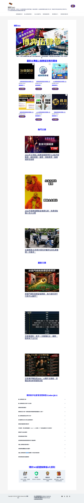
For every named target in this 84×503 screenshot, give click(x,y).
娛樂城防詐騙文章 (64, 14)
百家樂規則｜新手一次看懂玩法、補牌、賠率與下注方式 (41, 337)
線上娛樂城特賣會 (28, 14)
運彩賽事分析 (55, 14)
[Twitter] (64, 496)
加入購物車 (22, 88)
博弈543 (11, 7)
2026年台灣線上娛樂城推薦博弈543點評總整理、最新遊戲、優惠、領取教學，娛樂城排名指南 (42, 157)
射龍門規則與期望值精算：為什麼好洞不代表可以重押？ (41, 295)
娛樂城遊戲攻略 (46, 14)
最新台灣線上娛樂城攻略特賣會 (42, 60)
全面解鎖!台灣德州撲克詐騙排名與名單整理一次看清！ (41, 251)
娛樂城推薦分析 (19, 14)
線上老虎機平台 (38, 14)
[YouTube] (67, 496)
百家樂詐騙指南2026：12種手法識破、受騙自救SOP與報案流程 (41, 379)
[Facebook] (62, 496)
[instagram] (69, 496)
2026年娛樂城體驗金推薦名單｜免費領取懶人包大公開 (41, 212)
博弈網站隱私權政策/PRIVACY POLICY (42, 497)
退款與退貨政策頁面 (38, 499)
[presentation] (42, 144)
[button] (73, 6)
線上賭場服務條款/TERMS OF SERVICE (42, 496)
